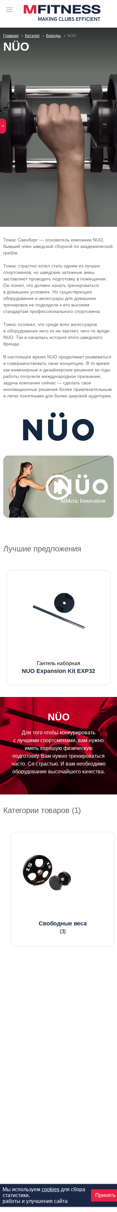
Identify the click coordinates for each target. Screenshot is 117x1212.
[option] (58, 627)
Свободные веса (63, 840)
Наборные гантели (63, 853)
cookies (50, 1189)
